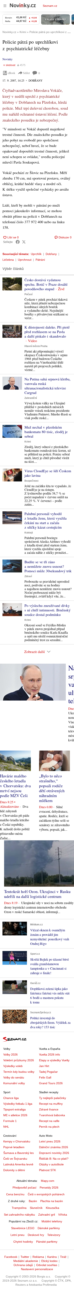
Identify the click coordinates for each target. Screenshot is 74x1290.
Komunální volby (14, 1083)
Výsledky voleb (13, 1066)
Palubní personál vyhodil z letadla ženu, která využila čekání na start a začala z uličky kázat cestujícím (45, 520)
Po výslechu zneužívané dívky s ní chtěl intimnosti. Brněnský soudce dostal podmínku (47, 610)
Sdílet (26, 73)
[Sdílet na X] (24, 242)
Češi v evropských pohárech (46, 1194)
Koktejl (28, 532)
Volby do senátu (13, 1077)
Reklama (38, 1256)
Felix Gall (45, 1077)
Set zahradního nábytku (19, 1214)
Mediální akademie (25, 1261)
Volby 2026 (10, 1054)
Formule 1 (10, 1121)
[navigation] (5, 5)
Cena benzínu (15, 1194)
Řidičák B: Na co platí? (53, 1158)
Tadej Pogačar (48, 1071)
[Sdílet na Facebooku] (18, 242)
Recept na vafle (49, 1121)
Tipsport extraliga (14, 1109)
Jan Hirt (44, 1066)
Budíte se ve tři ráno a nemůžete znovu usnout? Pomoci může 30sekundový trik (48, 566)
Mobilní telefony (52, 1221)
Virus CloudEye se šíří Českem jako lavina (47, 473)
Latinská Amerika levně (18, 1164)
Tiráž (63, 1256)
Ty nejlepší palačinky (52, 1098)
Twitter (25, 1256)
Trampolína (19, 1207)
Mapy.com (47, 1180)
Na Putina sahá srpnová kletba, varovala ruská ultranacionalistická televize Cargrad (47, 386)
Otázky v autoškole (51, 1164)
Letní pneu (17, 1235)
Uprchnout (24, 259)
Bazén (33, 1201)
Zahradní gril (46, 1214)
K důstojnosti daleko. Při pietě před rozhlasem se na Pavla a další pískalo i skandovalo (47, 332)
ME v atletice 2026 (15, 1115)
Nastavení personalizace (37, 1269)
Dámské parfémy (49, 1228)
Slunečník (36, 1207)
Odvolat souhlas (46, 1265)
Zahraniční (30, 398)
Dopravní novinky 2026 (54, 1153)
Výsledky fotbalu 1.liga (17, 1103)
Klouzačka (52, 1207)
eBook (11, 73)
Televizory (53, 1235)
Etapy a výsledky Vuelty (54, 1060)
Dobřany (51, 254)
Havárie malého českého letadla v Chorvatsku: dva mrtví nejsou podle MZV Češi (15, 785)
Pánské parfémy (46, 1241)
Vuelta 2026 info (49, 1054)
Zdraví (28, 576)
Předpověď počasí (24, 1187)
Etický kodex (49, 1261)
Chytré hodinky (23, 1241)
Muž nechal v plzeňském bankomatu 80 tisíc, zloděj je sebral (46, 432)
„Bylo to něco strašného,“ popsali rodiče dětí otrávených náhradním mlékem (52, 788)
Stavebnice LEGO (22, 1228)
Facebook (10, 1256)
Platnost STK (47, 1170)
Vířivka (62, 1214)
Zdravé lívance (48, 1109)
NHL (6, 1126)
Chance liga (11, 1098)
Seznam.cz (50, 5)
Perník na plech (49, 1126)
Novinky (7, 59)
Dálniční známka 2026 (53, 1147)
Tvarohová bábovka (52, 1115)
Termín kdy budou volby (18, 1071)
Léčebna (8, 259)
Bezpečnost (31, 480)
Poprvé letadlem (13, 1147)
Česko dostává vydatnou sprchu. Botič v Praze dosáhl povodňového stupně (45, 284)
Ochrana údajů (23, 1265)
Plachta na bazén (51, 1201)
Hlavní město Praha (35, 346)
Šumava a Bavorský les (18, 1153)
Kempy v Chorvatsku (16, 1141)
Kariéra (52, 1256)
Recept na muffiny (51, 1103)
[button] (12, 284)
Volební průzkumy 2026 (18, 1060)
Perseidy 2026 (49, 1187)
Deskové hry (36, 1235)
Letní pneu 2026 (49, 1141)
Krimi (27, 441)
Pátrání (40, 259)
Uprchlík (36, 254)
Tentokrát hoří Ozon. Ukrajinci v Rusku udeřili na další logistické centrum (37, 894)
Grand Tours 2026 (51, 1083)
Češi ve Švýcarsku (15, 1158)
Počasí (28, 294)
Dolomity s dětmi (14, 1170)
